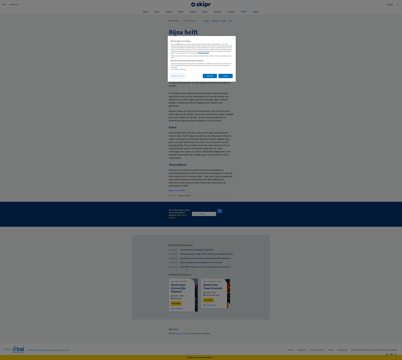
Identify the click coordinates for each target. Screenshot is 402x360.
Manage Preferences (178, 76)
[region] (202, 59)
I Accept (225, 76)
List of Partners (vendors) (178, 69)
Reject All (210, 76)
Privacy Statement (203, 53)
